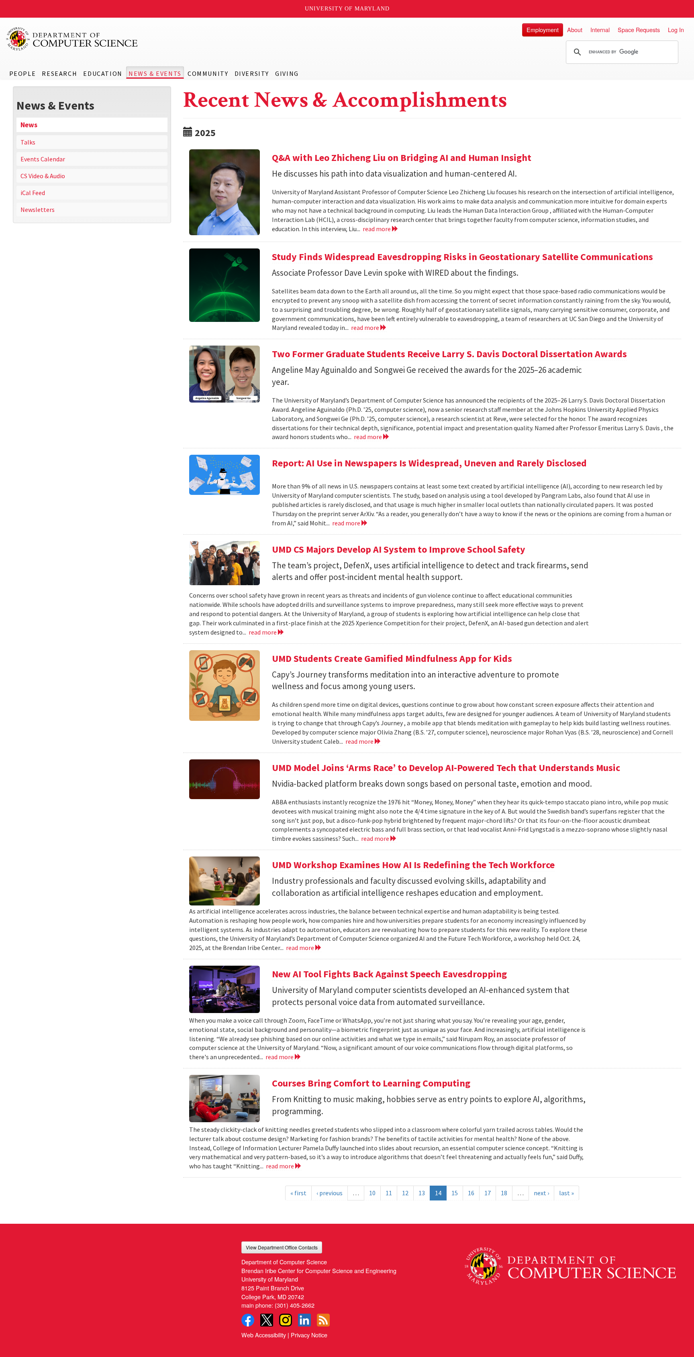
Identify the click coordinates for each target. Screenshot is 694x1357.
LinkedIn (304, 1320)
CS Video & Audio (42, 176)
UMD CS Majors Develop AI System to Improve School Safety (398, 549)
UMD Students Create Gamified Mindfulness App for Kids (392, 658)
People (22, 73)
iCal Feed (32, 193)
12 (405, 1193)
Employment (543, 29)
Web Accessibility (263, 1335)
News (28, 124)
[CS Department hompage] (570, 1263)
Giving (287, 73)
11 (389, 1193)
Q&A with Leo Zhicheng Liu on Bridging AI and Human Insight (401, 157)
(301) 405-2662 (294, 1305)
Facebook (247, 1320)
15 (454, 1193)
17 (487, 1193)
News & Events (155, 73)
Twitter (266, 1320)
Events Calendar (42, 159)
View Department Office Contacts (282, 1247)
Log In (676, 29)
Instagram (285, 1320)
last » (566, 1193)
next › (541, 1193)
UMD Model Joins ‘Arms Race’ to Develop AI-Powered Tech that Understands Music (446, 767)
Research (59, 73)
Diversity (252, 73)
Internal (600, 29)
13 (421, 1193)
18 (504, 1193)
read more (377, 229)
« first (298, 1193)
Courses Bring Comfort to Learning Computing (371, 1083)
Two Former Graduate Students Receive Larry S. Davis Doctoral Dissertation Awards (449, 354)
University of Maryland (347, 9)
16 (471, 1193)
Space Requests (639, 29)
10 (372, 1193)
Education (102, 73)
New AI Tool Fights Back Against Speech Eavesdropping (389, 974)
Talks (27, 142)
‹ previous (329, 1193)
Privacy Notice (309, 1335)
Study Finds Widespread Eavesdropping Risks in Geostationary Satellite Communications (462, 256)
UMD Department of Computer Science (72, 39)
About (574, 29)
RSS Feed (323, 1320)
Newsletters (37, 209)
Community (208, 73)
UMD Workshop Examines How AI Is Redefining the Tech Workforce (413, 865)
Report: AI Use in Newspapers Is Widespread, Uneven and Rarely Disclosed (429, 463)
